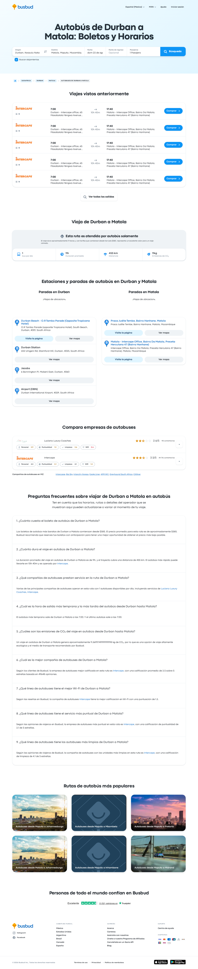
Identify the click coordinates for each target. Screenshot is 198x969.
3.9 (32, 447)
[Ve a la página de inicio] (22, 7)
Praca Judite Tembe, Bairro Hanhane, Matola (138, 321)
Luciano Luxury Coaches (57, 441)
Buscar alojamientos (29, 60)
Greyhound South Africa (121, 474)
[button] (45, 51)
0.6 (92, 447)
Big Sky (69, 474)
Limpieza (68, 447)
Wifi (87, 447)
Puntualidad (47, 447)
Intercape (49, 458)
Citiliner (137, 474)
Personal (25, 447)
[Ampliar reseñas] (179, 444)
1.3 (55, 447)
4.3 (32, 464)
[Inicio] (15, 80)
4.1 (76, 464)
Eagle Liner (94, 474)
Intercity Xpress (81, 474)
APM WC (105, 474)
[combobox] (27, 51)
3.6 (76, 447)
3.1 (55, 464)
